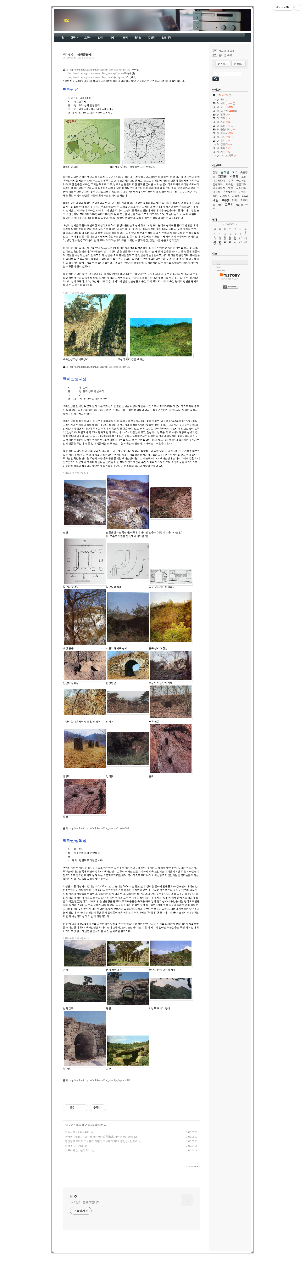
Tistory (175, 1265)
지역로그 (127, 1261)
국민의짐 (241, 180)
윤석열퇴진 (219, 188)
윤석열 (137, 37)
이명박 (124, 37)
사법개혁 (241, 188)
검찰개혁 (166, 37)
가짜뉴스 (225, 195)
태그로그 (138, 1261)
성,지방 (80, 1124)
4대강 (225, 200)
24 (220, 242)
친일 (215, 172)
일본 (230, 188)
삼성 (219, 204)
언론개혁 (241, 184)
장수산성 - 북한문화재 (77, 1132)
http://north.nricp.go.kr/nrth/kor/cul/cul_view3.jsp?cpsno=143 (100, 69)
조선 (243, 176)
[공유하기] (78, 1108)
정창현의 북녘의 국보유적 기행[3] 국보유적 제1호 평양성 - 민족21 (101, 1141)
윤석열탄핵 (229, 191)
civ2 (128, 1265)
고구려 (87, 37)
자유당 (229, 184)
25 (225, 242)
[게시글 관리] (83, 1108)
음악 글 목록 (225, 55)
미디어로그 (150, 1261)
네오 (66, 20)
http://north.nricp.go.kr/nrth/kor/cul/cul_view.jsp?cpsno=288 (98, 73)
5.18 (234, 172)
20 (235, 239)
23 (215, 242)
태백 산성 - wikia (74, 1145)
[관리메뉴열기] (298, 7)
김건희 (151, 37)
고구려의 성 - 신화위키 (77, 1150)
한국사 (74, 37)
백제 (234, 200)
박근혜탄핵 (219, 180)
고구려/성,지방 (69, 58)
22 (245, 239)
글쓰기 (179, 1261)
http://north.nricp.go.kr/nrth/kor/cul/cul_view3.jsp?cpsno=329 (98, 77)
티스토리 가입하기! (230, 279)
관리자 (170, 1261)
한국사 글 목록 (226, 51)
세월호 (236, 195)
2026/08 (230, 224)
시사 (111, 37)
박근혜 (234, 176)
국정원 (216, 191)
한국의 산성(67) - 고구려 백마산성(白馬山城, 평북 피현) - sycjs (99, 1136)
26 (230, 242)
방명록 (161, 1261)
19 (230, 239)
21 (240, 239)
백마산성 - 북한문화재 (77, 54)
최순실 (239, 204)
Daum (154, 1265)
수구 (230, 180)
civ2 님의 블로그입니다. (85, 1202)
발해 (100, 37)
